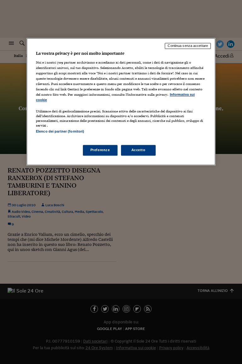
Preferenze (100, 150)
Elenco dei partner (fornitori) (60, 132)
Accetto (138, 150)
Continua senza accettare (188, 46)
